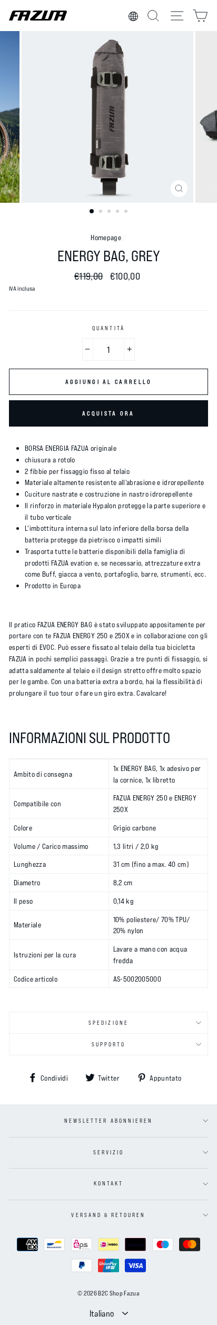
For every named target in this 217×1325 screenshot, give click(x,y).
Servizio (108, 1152)
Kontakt (108, 1183)
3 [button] (110, 212)
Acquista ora (108, 413)
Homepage (106, 237)
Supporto (108, 1044)
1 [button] (92, 211)
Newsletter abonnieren (108, 1121)
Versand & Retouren (108, 1215)
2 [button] (101, 212)
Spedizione (108, 1023)
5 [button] (127, 212)
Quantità (108, 328)
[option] (108, 117)
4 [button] (118, 212)
